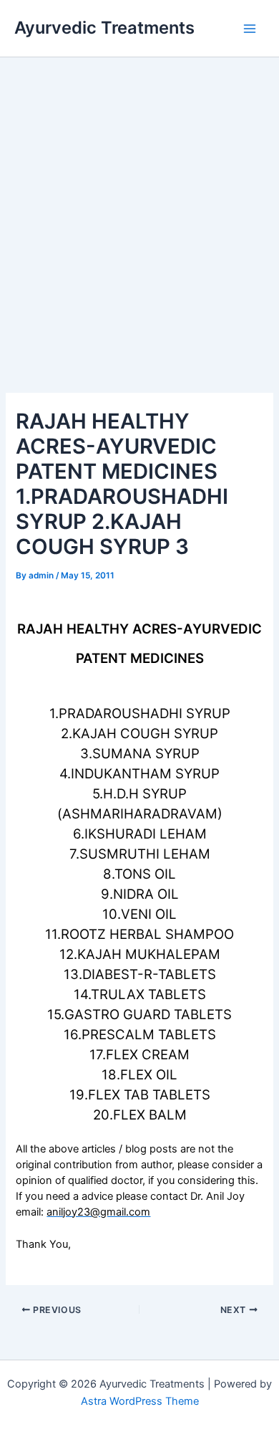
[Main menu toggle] (250, 29)
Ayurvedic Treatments (104, 27)
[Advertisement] (139, 204)
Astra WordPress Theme (140, 1401)
